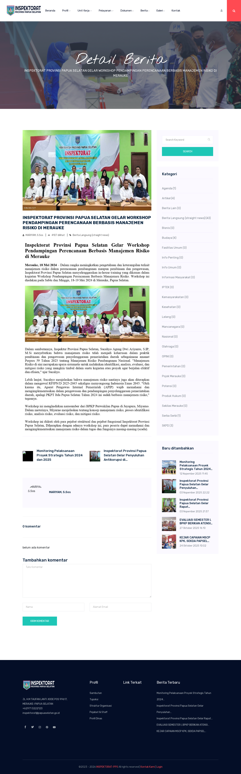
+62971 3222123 (33, 708)
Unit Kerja (83, 10)
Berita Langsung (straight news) (90, 235)
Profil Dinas (96, 718)
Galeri (160, 10)
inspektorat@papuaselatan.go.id (41, 713)
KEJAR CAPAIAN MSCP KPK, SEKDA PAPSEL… (181, 731)
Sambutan (96, 693)
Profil (65, 10)
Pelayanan (105, 10)
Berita (144, 10)
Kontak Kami (148, 766)
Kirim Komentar (40, 621)
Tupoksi (94, 699)
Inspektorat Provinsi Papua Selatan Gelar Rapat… (185, 718)
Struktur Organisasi (101, 705)
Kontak (175, 10)
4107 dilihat (58, 235)
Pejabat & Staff (98, 712)
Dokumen (126, 10)
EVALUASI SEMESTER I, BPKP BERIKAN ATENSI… (183, 724)
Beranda (50, 10)
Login (159, 766)
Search (187, 151)
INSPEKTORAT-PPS (107, 766)
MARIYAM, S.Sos (34, 235)
